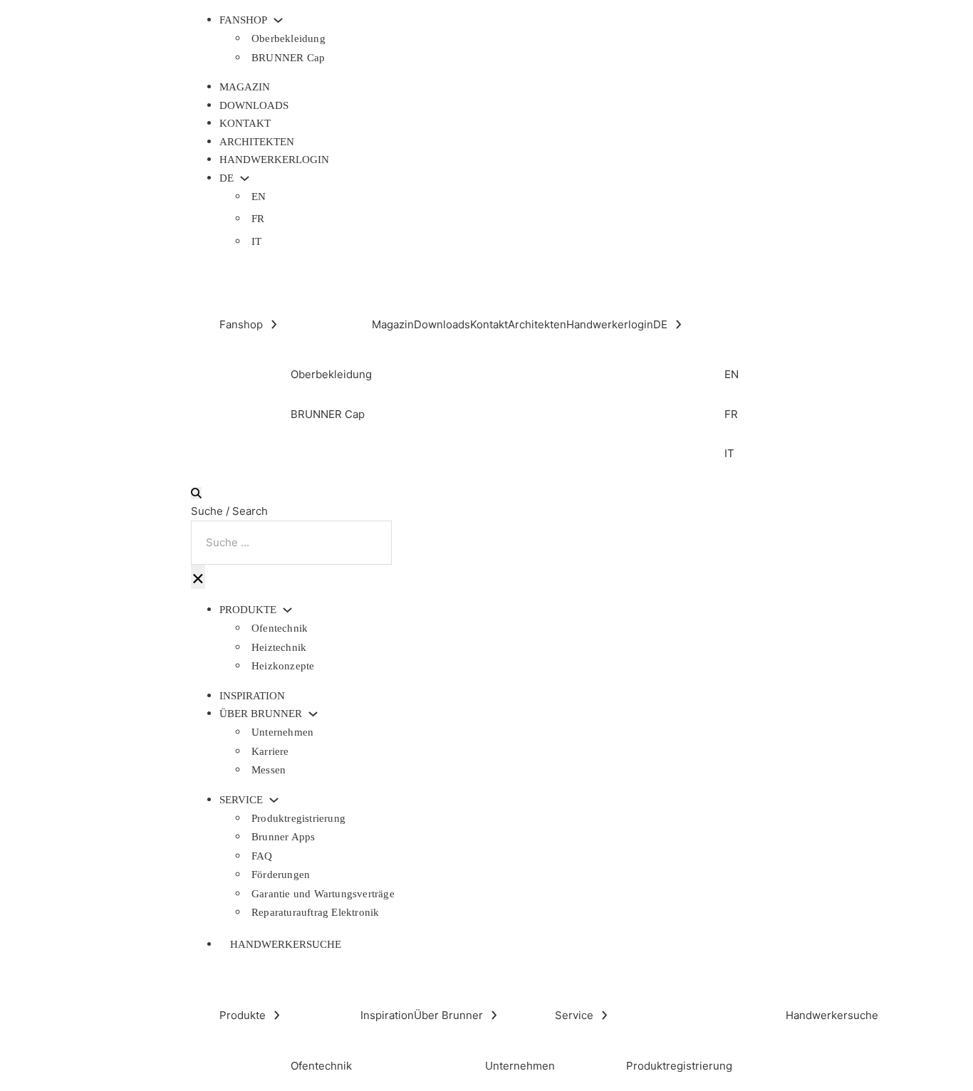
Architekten (256, 141)
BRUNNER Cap (288, 57)
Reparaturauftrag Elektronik (315, 912)
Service (241, 800)
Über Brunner (260, 714)
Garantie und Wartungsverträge (323, 893)
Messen (268, 770)
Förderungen (280, 874)
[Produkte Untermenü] (287, 610)
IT (256, 241)
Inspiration (252, 695)
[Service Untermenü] (274, 800)
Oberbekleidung (288, 38)
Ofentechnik (279, 628)
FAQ (262, 856)
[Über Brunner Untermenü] (313, 714)
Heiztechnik (278, 647)
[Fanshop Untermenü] (278, 20)
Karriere (270, 751)
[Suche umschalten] (196, 493)
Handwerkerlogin (274, 159)
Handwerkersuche (285, 944)
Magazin (244, 87)
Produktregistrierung (298, 818)
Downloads (253, 105)
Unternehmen (282, 732)
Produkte (247, 610)
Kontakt (245, 123)
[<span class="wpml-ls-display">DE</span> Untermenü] (244, 178)
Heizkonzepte (282, 666)
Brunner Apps (283, 836)
